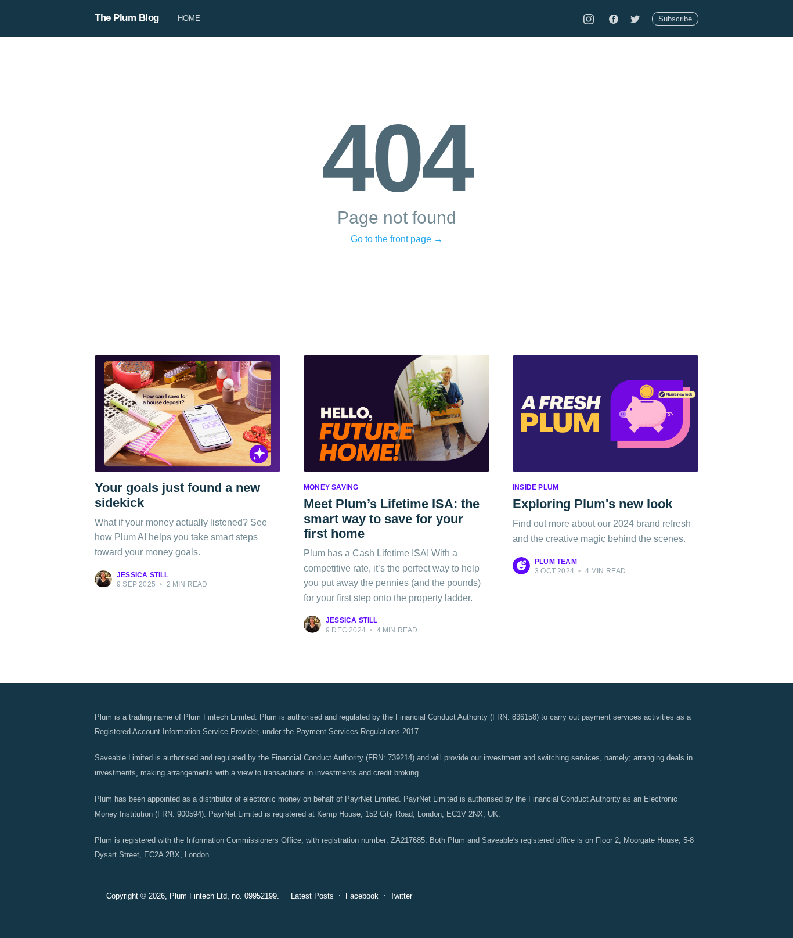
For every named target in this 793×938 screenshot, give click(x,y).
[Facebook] (613, 18)
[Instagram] (588, 18)
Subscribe (675, 19)
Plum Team (556, 562)
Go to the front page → (397, 239)
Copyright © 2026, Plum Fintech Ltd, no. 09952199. (192, 896)
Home (189, 18)
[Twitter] (635, 18)
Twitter (401, 896)
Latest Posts (312, 896)
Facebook (362, 896)
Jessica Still (143, 575)
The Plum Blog (127, 17)
